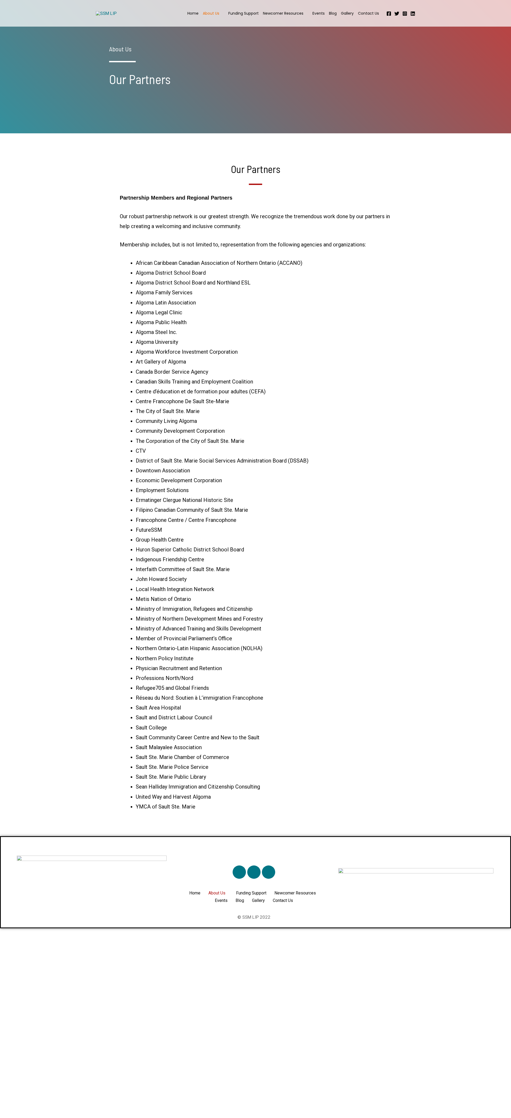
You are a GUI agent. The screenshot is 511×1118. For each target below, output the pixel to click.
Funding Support (243, 13)
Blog (333, 13)
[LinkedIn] (412, 13)
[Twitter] (396, 13)
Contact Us (368, 13)
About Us (211, 13)
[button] (218, 893)
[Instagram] (404, 13)
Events (318, 13)
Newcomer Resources (283, 13)
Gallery (347, 13)
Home (193, 13)
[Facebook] (388, 13)
